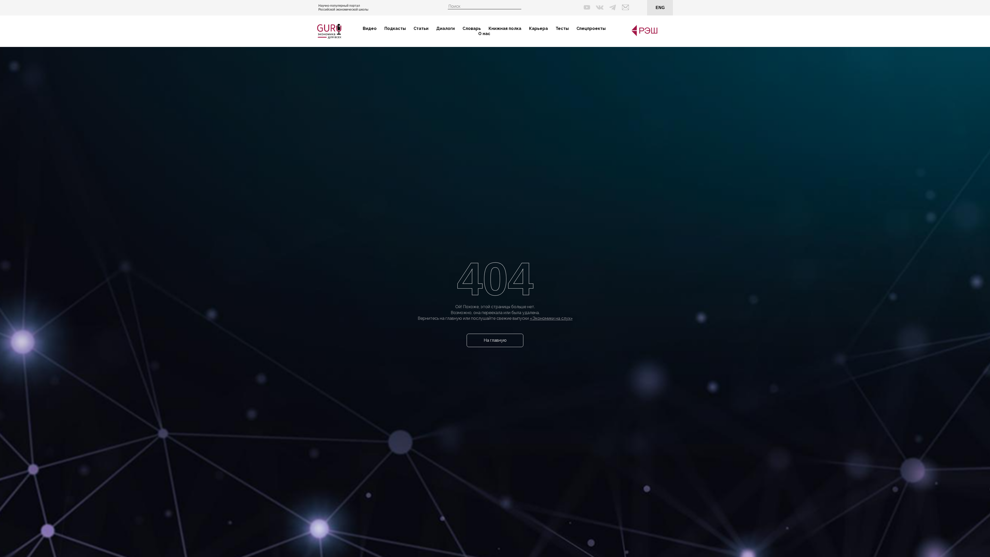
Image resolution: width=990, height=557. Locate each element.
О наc (484, 33)
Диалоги (445, 28)
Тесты (562, 28)
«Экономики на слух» (551, 318)
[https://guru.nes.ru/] (643, 35)
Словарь (472, 28)
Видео (370, 28)
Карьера (538, 28)
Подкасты (395, 28)
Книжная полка (505, 28)
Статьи (421, 28)
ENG (660, 7)
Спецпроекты (591, 28)
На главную (495, 340)
